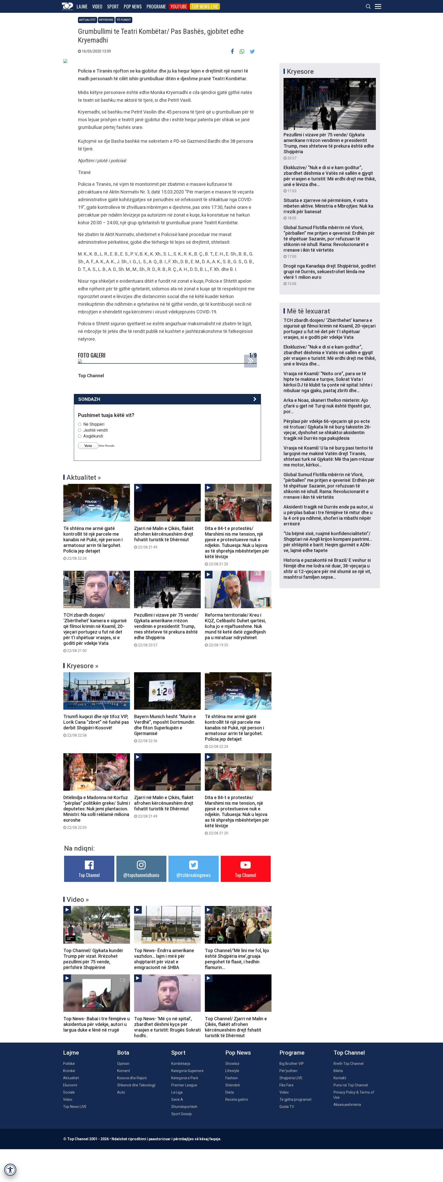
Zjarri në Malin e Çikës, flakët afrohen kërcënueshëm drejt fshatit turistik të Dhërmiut (164, 537)
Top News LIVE (205, 6)
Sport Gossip (181, 1114)
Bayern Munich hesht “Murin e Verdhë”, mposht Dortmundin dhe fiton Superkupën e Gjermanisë (165, 728)
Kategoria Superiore (187, 1071)
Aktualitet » (84, 477)
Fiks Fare (286, 1085)
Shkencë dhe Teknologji (136, 1085)
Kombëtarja (180, 1064)
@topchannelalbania (141, 875)
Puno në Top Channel (351, 1085)
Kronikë (69, 1071)
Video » (78, 899)
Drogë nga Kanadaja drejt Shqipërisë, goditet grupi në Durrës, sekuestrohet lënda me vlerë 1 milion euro (330, 274)
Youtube (179, 6)
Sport (113, 6)
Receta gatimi (236, 1099)
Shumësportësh (184, 1107)
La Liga (177, 1092)
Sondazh (89, 399)
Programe (156, 6)
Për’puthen (288, 1071)
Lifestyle (232, 1071)
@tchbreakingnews (193, 875)
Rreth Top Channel (349, 1064)
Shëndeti (232, 1085)
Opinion (123, 1064)
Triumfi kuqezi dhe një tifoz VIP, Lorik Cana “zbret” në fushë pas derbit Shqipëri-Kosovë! (96, 725)
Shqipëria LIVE (291, 1078)
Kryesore (106, 20)
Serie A (177, 1099)
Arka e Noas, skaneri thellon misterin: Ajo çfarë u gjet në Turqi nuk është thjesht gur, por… (327, 406)
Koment (123, 1071)
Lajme (82, 6)
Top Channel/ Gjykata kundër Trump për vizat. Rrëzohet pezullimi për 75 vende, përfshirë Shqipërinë (93, 959)
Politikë (69, 1064)
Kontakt (340, 1078)
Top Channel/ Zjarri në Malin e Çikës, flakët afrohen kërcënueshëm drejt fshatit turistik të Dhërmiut (236, 1027)
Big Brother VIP (291, 1064)
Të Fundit (124, 20)
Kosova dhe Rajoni (132, 1078)
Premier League (184, 1085)
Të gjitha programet (295, 1099)
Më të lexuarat (308, 311)
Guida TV (286, 1107)
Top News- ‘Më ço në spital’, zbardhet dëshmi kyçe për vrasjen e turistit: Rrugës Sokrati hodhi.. (167, 1027)
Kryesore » (82, 666)
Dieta (229, 1092)
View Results (106, 445)
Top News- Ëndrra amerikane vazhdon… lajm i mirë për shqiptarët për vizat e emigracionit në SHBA (164, 959)
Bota (123, 1052)
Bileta (338, 1071)
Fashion (231, 1078)
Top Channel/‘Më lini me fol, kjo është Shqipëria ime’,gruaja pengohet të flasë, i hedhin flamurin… (237, 959)
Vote (88, 446)
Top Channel (89, 875)
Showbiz (232, 1064)
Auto (121, 1092)
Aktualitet (87, 20)
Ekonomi (70, 1085)
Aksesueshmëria (347, 1105)
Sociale (69, 1092)
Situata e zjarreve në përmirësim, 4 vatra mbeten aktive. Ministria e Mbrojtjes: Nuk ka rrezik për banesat (328, 209)
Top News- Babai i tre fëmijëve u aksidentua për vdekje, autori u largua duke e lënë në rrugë (96, 1024)
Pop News (133, 6)
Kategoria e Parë (184, 1078)
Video (97, 6)
